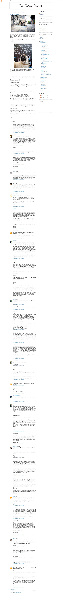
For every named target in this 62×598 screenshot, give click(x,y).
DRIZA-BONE (43, 67)
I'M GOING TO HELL (14, 14)
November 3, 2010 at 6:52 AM (18, 132)
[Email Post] (11, 117)
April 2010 (42, 84)
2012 (41, 38)
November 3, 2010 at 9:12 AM (18, 304)
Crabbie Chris (15, 171)
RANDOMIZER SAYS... (44, 51)
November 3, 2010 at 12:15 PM (18, 431)
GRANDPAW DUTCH (44, 63)
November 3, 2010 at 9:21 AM (18, 309)
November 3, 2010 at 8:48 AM (18, 238)
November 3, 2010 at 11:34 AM (18, 401)
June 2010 (42, 81)
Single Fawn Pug (43, 66)
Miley (40, 13)
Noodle (14, 134)
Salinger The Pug (15, 446)
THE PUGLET (15, 193)
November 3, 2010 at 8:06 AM (18, 191)
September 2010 (43, 77)
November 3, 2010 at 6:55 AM (18, 153)
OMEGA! (42, 57)
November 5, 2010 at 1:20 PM (18, 563)
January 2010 (43, 88)
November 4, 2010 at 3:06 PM (18, 546)
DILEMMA (42, 55)
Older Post (34, 590)
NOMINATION (43, 50)
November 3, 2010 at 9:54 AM (18, 365)
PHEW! (42, 70)
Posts (41, 95)
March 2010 (43, 85)
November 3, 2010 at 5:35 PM (18, 505)
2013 (41, 37)
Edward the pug (15, 155)
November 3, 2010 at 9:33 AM (18, 342)
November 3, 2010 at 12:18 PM (18, 457)
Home (23, 590)
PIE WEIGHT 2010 (43, 46)
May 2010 (42, 82)
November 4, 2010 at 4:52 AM (18, 536)
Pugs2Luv (14, 240)
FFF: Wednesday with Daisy (45, 54)
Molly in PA (14, 208)
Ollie (13, 403)
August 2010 (43, 78)
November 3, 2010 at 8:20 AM (18, 206)
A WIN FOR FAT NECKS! (44, 58)
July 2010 (42, 80)
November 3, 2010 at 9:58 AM (18, 385)
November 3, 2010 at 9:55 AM (18, 379)
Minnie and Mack (15, 360)
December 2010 (43, 42)
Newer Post (11, 590)
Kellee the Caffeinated (16, 395)
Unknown (14, 496)
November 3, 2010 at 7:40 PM (18, 518)
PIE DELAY (42, 47)
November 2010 (43, 43)
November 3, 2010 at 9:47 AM (18, 358)
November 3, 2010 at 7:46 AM (18, 179)
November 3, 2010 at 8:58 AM (18, 258)
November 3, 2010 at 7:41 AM (18, 169)
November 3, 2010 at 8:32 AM (18, 228)
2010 (41, 41)
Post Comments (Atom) (17, 592)
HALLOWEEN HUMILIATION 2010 (46, 74)
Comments (42, 97)
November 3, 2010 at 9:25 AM (18, 329)
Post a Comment (12, 589)
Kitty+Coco (14, 538)
